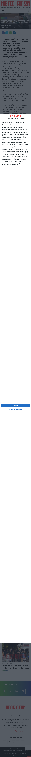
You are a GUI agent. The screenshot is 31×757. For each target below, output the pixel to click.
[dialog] (15, 378)
